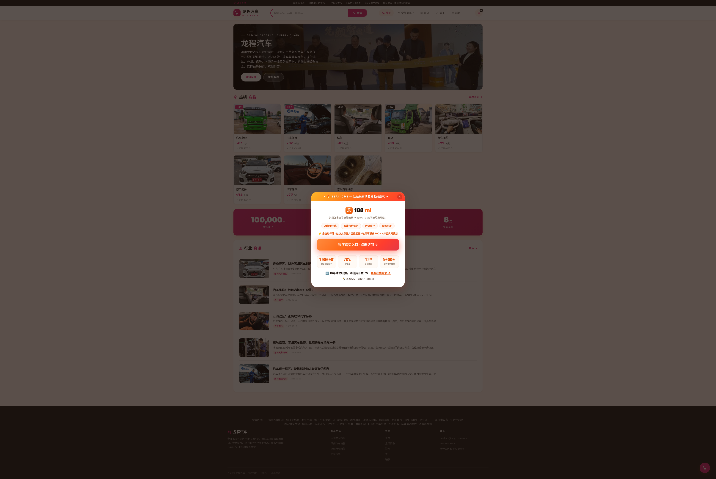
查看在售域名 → (381, 273)
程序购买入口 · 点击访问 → (358, 246)
